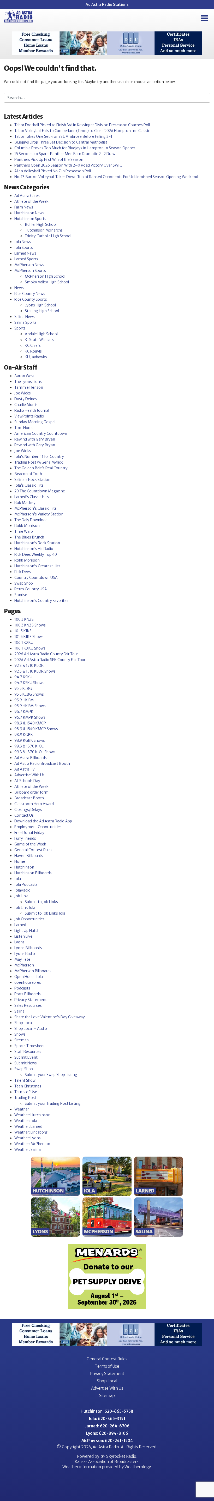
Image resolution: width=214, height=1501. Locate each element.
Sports (20, 328)
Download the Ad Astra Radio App (43, 821)
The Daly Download (30, 520)
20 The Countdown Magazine (39, 491)
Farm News (23, 207)
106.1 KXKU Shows (29, 648)
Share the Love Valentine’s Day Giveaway (49, 1017)
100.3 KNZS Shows (30, 625)
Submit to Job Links (41, 901)
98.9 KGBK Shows (29, 740)
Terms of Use (25, 1092)
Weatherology (137, 1466)
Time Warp (23, 531)
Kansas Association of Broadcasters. (107, 1461)
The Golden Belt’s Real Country (41, 468)
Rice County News (29, 293)
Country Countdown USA (36, 577)
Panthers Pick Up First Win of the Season (48, 159)
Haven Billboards (28, 855)
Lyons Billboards (28, 947)
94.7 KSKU (23, 677)
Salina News (24, 316)
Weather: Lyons (27, 1138)
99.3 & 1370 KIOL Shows (35, 752)
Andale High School (41, 334)
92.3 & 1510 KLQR (29, 665)
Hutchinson (24, 867)
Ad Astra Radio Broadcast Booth (42, 763)
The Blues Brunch (29, 537)
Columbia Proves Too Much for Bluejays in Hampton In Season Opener (74, 148)
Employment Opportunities (38, 826)
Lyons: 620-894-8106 (107, 1433)
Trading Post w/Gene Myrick (38, 462)
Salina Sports (25, 322)
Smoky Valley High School (47, 282)
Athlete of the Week (31, 201)
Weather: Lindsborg (30, 1132)
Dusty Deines (25, 399)
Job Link (21, 896)
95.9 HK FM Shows (30, 705)
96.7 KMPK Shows (29, 717)
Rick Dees (22, 571)
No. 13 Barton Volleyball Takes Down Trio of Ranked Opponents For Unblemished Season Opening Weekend (106, 176)
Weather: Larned (28, 1126)
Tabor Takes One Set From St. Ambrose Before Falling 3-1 (63, 136)
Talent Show (24, 1080)
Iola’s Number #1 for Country (39, 456)
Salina (19, 1011)
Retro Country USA (30, 589)
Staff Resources (27, 1051)
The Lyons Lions (28, 381)
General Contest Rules (33, 850)
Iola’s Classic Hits (29, 485)
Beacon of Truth (28, 473)
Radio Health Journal (31, 410)
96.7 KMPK (23, 711)
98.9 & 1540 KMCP (30, 723)
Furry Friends (25, 838)
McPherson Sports (30, 270)
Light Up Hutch (26, 930)
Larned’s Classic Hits (31, 496)
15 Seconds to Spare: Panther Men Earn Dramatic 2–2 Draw (64, 153)
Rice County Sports (30, 299)
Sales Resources (28, 1005)
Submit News (25, 1063)
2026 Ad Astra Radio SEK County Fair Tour (49, 659)
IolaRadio (22, 890)
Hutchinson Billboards (33, 873)
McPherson (24, 965)
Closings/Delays (28, 809)
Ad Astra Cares (27, 195)
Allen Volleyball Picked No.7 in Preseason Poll (52, 171)
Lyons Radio (24, 953)
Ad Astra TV (24, 769)
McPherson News (29, 264)
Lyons (19, 942)
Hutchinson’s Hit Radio (33, 548)
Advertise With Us (29, 775)
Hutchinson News (29, 213)
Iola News (22, 241)
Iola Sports (23, 247)
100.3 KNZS (24, 619)
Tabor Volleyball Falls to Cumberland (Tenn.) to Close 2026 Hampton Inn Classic (82, 130)
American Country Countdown (40, 433)
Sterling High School (42, 311)
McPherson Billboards (32, 971)
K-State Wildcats (39, 339)
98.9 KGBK (23, 734)
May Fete (22, 959)
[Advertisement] (107, 43)
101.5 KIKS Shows (29, 636)
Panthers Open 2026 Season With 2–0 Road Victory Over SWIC (68, 165)
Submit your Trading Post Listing (53, 1103)
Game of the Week (30, 844)
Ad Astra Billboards (30, 757)
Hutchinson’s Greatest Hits (37, 566)
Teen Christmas (27, 1086)
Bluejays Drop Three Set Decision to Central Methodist (60, 142)
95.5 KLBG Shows (29, 694)
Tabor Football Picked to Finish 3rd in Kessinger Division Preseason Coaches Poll (82, 125)
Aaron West (24, 375)
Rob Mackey (24, 502)
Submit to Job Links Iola (45, 913)
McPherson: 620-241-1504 (107, 1440)
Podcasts (22, 988)
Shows (20, 1034)
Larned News (25, 253)
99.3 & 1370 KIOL (29, 746)
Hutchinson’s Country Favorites (41, 600)
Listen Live (23, 936)
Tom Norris (23, 427)
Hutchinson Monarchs (44, 230)
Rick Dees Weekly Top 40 (35, 554)
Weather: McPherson (32, 1143)
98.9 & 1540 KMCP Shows (36, 729)
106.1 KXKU (23, 642)
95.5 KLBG (23, 688)
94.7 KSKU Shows (29, 682)
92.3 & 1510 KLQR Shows (35, 671)
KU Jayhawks (36, 357)
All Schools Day (27, 780)
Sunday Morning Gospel (34, 422)
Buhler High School (41, 224)
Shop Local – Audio (30, 1028)
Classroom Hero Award (34, 803)
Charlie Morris (26, 404)
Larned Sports (26, 259)
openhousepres (27, 982)
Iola (17, 878)
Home (19, 861)
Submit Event (26, 1057)
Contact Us (24, 815)
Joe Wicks (22, 393)
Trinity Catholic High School (48, 236)
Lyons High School (40, 305)
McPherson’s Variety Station (38, 514)
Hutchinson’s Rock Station (37, 543)
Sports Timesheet (29, 1045)
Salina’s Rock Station (32, 479)
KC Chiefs (33, 345)
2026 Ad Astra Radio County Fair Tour (46, 654)
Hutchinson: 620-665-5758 (107, 1411)
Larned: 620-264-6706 (107, 1425)
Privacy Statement (30, 999)
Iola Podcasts (26, 884)
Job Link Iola (24, 907)
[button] (204, 18)
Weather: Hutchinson (32, 1115)
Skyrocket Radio (120, 1456)
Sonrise (20, 594)
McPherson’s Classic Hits (35, 508)
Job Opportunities (29, 919)
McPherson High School (45, 276)
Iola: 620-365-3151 (107, 1418)
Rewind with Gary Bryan (34, 439)
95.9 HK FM (24, 700)
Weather (21, 1109)
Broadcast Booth (29, 798)
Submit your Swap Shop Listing (51, 1074)
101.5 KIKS (23, 631)
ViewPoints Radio (29, 416)
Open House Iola (28, 976)
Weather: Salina (27, 1149)
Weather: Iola (25, 1120)
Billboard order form (31, 792)
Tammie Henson (28, 387)
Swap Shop (23, 583)
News (19, 287)
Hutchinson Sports (30, 218)
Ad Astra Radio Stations (107, 4)
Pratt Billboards (27, 994)
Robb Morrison (27, 525)
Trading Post (25, 1097)
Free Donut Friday (29, 832)
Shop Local (23, 1022)
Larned (20, 924)
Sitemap (21, 1040)
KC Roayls (33, 351)
